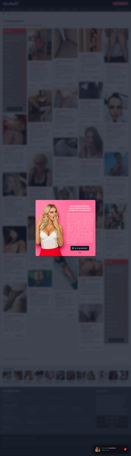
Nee (79, 252)
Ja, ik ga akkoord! (81, 248)
